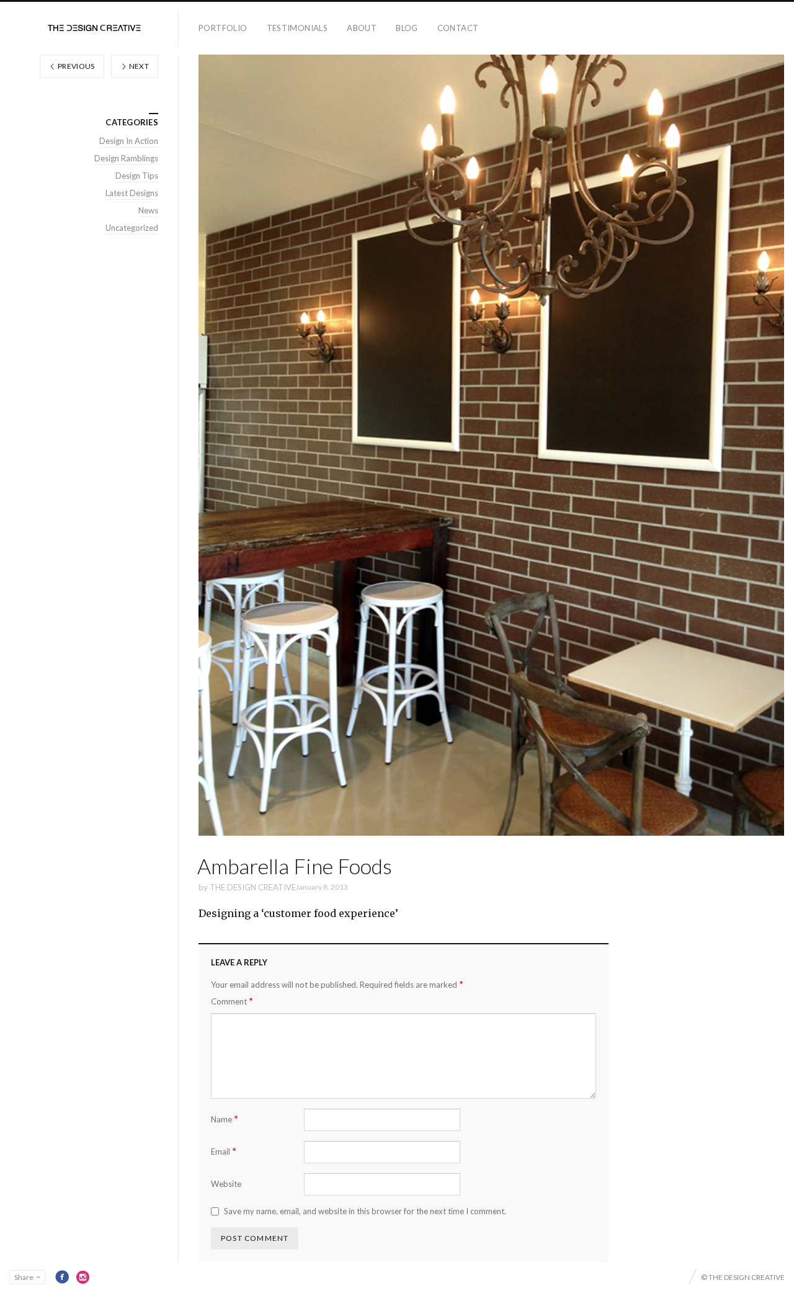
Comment (232, 1001)
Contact (458, 28)
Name (224, 1119)
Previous (75, 66)
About (362, 28)
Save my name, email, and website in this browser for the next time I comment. (365, 1211)
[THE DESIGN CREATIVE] (94, 28)
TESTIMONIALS (297, 28)
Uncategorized (131, 228)
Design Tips (136, 176)
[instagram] (83, 1277)
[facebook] (62, 1277)
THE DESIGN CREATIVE (253, 887)
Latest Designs (131, 193)
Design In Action (128, 141)
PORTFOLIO (223, 28)
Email (223, 1151)
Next (138, 66)
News (148, 210)
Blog (407, 28)
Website (226, 1184)
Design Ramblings (126, 158)
